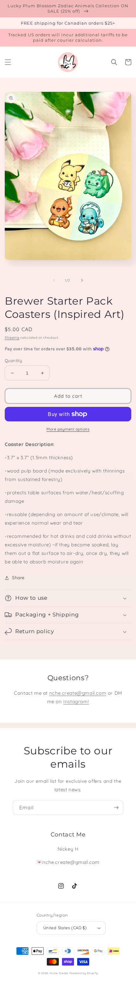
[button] (8, 62)
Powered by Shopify (84, 973)
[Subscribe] (116, 807)
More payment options (68, 429)
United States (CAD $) (65, 927)
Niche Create (59, 973)
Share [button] (18, 577)
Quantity (13, 360)
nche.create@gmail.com (78, 693)
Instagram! (76, 702)
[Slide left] (54, 280)
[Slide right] (82, 280)
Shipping (12, 338)
